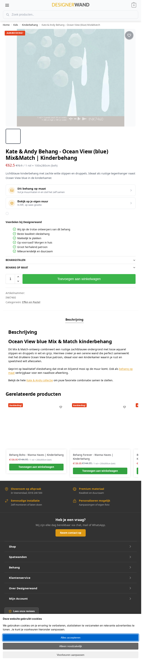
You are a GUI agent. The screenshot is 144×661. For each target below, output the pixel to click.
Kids (15, 24)
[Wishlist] (61, 407)
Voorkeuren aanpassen (70, 654)
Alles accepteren (70, 637)
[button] (134, 5)
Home (6, 24)
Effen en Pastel (31, 302)
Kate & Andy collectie (39, 380)
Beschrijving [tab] (74, 319)
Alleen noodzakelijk (70, 646)
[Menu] (7, 5)
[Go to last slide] (12, 77)
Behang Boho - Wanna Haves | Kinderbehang (36, 455)
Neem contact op (70, 532)
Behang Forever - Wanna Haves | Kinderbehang (93, 456)
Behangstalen (16, 260)
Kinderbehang (30, 24)
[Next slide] (129, 77)
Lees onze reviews (24, 611)
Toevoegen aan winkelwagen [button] (36, 467)
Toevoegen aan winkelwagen (79, 279)
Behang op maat (17, 267)
